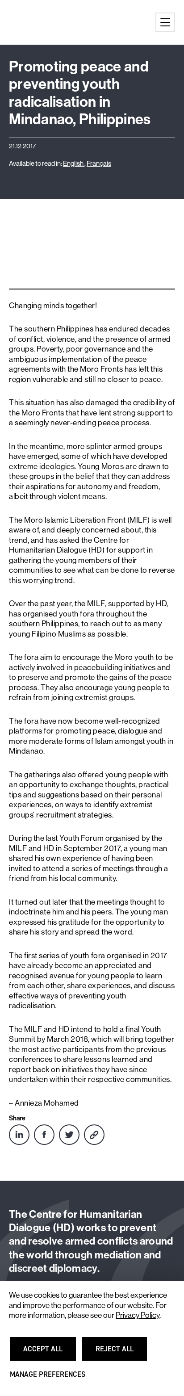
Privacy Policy (137, 1315)
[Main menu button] (165, 22)
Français (99, 163)
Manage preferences (47, 1378)
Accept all (48, 1353)
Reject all (120, 1353)
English (73, 163)
